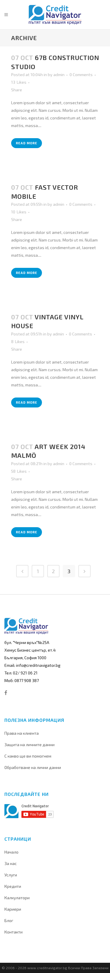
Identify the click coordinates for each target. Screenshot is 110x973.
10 (18, 212)
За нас (10, 863)
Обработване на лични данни (32, 767)
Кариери (12, 909)
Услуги (10, 874)
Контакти (13, 931)
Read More (26, 143)
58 (19, 471)
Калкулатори (17, 897)
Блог (8, 920)
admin (59, 74)
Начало (11, 851)
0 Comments (81, 74)
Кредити (12, 886)
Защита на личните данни (29, 744)
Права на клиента (21, 733)
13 (18, 82)
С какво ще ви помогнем (27, 755)
